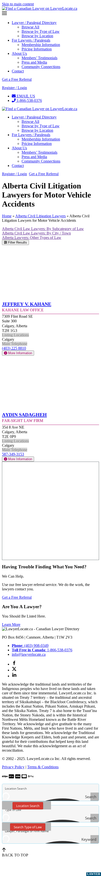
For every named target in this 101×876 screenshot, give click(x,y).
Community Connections (41, 67)
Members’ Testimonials (39, 58)
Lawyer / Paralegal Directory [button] (34, 117)
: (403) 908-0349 (30, 645)
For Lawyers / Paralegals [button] (31, 135)
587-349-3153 (13, 454)
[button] (50, 14)
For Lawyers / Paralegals (31, 40)
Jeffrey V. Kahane (26, 303)
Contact (18, 71)
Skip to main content (18, 4)
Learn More (11, 624)
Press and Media (34, 62)
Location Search (27, 806)
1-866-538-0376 (29, 100)
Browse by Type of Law (41, 31)
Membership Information (41, 45)
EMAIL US (25, 96)
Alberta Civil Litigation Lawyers (40, 216)
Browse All (30, 27)
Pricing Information (37, 49)
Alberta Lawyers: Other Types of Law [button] (31, 237)
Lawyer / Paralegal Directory (34, 23)
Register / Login (14, 88)
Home (7, 216)
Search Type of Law (28, 827)
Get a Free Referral (17, 79)
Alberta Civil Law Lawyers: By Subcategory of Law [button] (43, 229)
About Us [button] (19, 148)
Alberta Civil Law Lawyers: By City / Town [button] (36, 233)
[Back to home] (39, 8)
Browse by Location (37, 36)
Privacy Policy (13, 767)
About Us (19, 53)
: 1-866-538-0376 (42, 650)
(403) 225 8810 (14, 348)
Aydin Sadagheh (24, 414)
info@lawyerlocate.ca (29, 654)
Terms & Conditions (43, 767)
